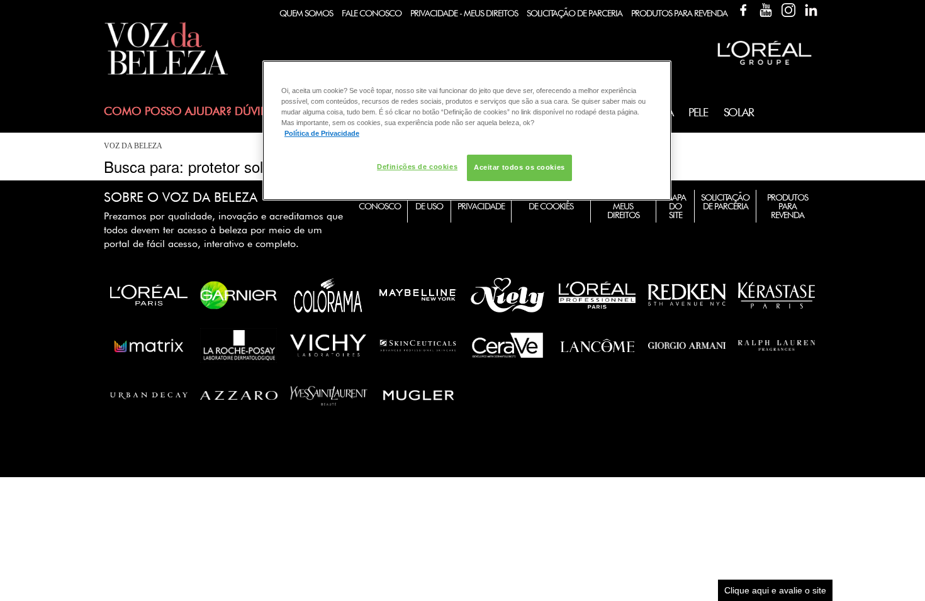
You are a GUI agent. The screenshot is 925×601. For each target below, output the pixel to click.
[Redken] (687, 294)
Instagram (788, 10)
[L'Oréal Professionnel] (597, 294)
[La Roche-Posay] (239, 345)
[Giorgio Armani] (687, 345)
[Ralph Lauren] (777, 345)
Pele (697, 112)
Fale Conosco (371, 13)
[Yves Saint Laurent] (328, 395)
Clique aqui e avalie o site (775, 590)
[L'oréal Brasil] (764, 66)
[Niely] (507, 294)
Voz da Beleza (133, 145)
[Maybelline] (418, 294)
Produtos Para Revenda (679, 13)
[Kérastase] (777, 294)
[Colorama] (328, 294)
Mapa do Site (675, 206)
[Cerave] (507, 345)
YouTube (766, 10)
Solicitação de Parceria (574, 13)
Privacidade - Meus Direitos (464, 13)
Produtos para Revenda (787, 206)
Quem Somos (306, 13)
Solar (739, 112)
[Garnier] (239, 294)
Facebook (743, 10)
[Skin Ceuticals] (418, 345)
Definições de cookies (417, 166)
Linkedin (811, 10)
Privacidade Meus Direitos (623, 206)
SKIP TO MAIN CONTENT (150, 4)
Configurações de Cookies (551, 201)
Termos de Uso (429, 201)
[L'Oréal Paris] (149, 294)
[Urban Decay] (149, 395)
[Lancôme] (597, 345)
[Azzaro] (239, 395)
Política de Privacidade (481, 201)
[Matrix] (149, 345)
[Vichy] (328, 345)
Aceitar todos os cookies (519, 167)
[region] (466, 130)
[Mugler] (418, 395)
